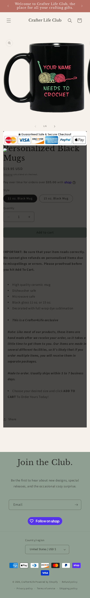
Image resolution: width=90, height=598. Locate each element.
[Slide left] (35, 126)
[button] (9, 20)
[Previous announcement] (8, 6)
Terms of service (46, 588)
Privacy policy (25, 588)
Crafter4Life (28, 581)
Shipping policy (68, 588)
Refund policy (69, 582)
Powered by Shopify (46, 581)
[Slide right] (54, 126)
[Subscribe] (76, 505)
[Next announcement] (82, 6)
